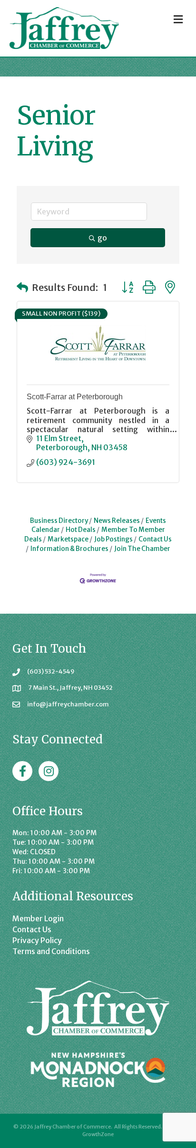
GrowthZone (98, 1134)
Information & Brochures (69, 549)
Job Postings (113, 539)
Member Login (38, 918)
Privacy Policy (37, 940)
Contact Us (155, 539)
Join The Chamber (142, 549)
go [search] (102, 237)
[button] (22, 287)
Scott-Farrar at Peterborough (75, 397)
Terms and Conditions (51, 951)
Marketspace (68, 539)
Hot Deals (81, 530)
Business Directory (59, 521)
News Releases (117, 521)
